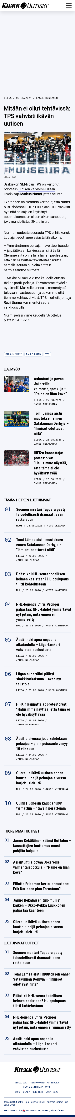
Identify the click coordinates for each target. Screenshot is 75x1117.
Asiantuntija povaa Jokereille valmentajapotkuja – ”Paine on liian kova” (50, 386)
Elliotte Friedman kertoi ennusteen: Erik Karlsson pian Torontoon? (41, 886)
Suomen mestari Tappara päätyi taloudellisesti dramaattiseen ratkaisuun (41, 514)
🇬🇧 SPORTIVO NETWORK (35, 1110)
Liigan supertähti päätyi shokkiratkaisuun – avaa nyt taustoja (38, 679)
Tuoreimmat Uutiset (21, 831)
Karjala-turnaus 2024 (36, 1087)
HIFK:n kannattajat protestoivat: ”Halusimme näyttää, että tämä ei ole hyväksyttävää (50, 463)
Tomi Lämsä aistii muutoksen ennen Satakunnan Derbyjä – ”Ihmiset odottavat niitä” (51, 423)
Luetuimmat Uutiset (21, 943)
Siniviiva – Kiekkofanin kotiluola (36, 1082)
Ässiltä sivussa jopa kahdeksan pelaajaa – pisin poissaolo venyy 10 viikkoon (42, 743)
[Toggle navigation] (68, 5)
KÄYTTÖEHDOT (59, 1110)
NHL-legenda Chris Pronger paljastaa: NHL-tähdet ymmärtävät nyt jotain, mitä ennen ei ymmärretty (43, 612)
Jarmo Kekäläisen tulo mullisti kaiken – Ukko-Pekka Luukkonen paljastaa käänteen (39, 905)
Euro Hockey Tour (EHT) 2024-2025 (36, 1092)
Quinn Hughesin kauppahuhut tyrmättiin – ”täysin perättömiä (41, 806)
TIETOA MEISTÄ (12, 1110)
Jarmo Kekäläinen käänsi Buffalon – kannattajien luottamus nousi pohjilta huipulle (42, 846)
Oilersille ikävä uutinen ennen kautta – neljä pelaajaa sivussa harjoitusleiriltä (41, 778)
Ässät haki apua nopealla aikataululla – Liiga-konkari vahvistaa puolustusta (38, 644)
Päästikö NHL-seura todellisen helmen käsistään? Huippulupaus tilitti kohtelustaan (42, 579)
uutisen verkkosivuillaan (36, 189)
